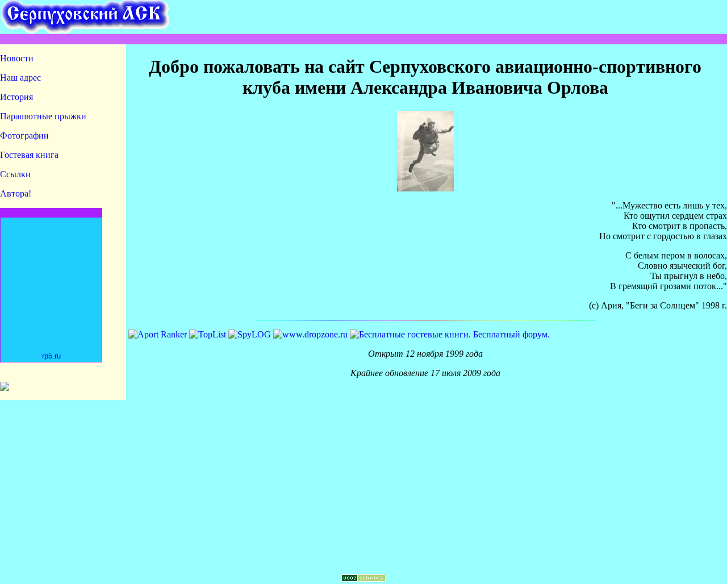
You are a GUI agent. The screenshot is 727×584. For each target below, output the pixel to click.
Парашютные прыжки (43, 116)
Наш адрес (20, 77)
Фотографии (24, 135)
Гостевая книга (29, 155)
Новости (17, 58)
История (16, 97)
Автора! (15, 193)
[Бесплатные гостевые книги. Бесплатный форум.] (450, 334)
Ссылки (15, 174)
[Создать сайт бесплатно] (363, 579)
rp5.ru (51, 356)
